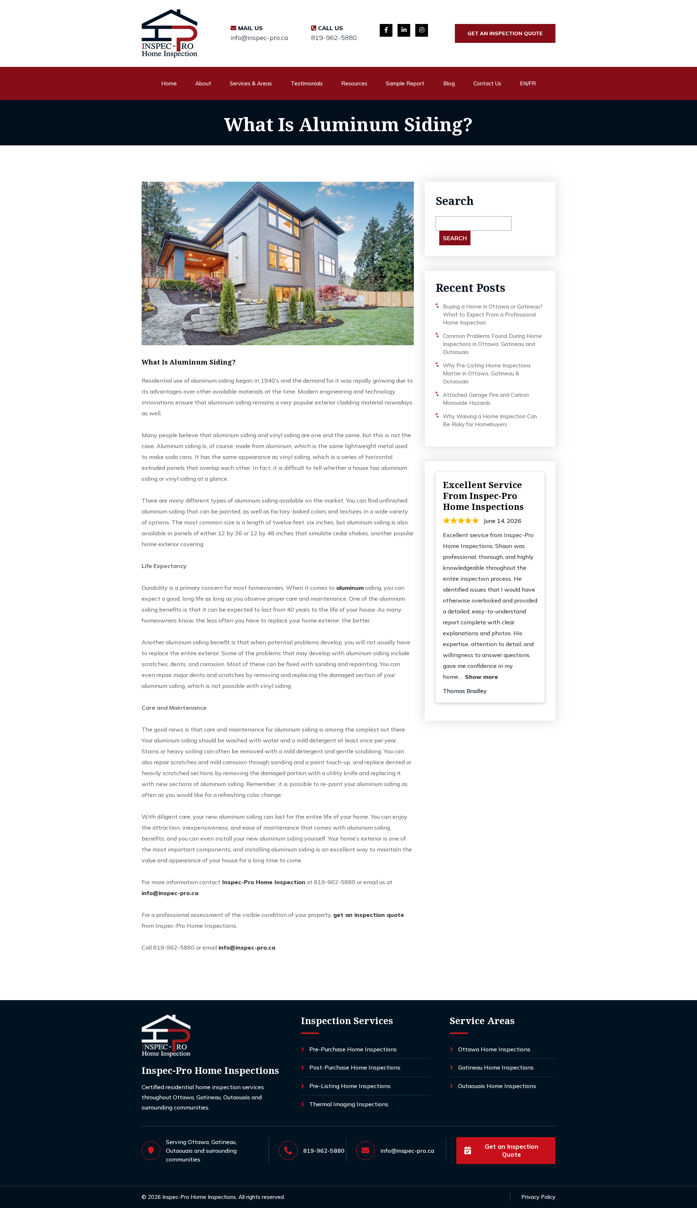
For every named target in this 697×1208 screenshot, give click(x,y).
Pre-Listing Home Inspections (350, 1086)
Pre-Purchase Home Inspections (353, 1049)
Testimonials (307, 83)
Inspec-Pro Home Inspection (262, 882)
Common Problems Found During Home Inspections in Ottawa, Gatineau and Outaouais (492, 344)
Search (455, 200)
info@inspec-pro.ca (259, 38)
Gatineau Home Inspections (496, 1067)
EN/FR (528, 83)
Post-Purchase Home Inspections (354, 1067)
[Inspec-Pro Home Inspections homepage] (166, 1036)
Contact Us (487, 83)
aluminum (350, 587)
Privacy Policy (538, 1196)
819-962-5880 (334, 38)
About (203, 83)
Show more (481, 676)
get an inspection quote (368, 914)
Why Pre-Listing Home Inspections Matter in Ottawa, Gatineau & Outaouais (487, 373)
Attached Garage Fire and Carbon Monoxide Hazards (486, 398)
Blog (449, 83)
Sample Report (405, 83)
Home (169, 83)
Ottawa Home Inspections (494, 1049)
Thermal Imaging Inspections (348, 1104)
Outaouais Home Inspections (497, 1086)
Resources (354, 83)
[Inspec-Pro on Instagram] (421, 30)
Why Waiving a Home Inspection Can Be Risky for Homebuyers (490, 420)
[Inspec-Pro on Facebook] (386, 30)
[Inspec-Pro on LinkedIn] (404, 30)
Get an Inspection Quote (505, 33)
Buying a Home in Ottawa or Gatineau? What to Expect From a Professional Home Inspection (493, 314)
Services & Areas (251, 83)
